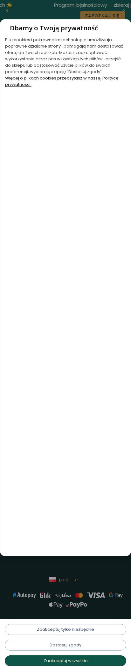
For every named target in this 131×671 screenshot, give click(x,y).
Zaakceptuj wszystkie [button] (66, 661)
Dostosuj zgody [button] (65, 645)
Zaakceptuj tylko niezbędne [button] (65, 629)
